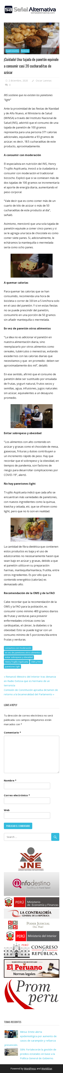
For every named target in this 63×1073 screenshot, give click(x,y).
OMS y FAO (36, 661)
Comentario (12, 732)
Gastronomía (12, 50)
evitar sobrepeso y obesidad (19, 657)
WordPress (30, 1068)
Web (7, 810)
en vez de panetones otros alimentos (22, 652)
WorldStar (46, 1068)
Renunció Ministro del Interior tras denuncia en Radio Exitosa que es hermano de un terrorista (30, 681)
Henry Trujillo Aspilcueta (16, 661)
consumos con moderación (18, 648)
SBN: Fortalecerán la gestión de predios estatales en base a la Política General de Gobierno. (38, 1054)
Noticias (25, 50)
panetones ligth (12, 666)
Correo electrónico (17, 795)
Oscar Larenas (44, 80)
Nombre (10, 780)
